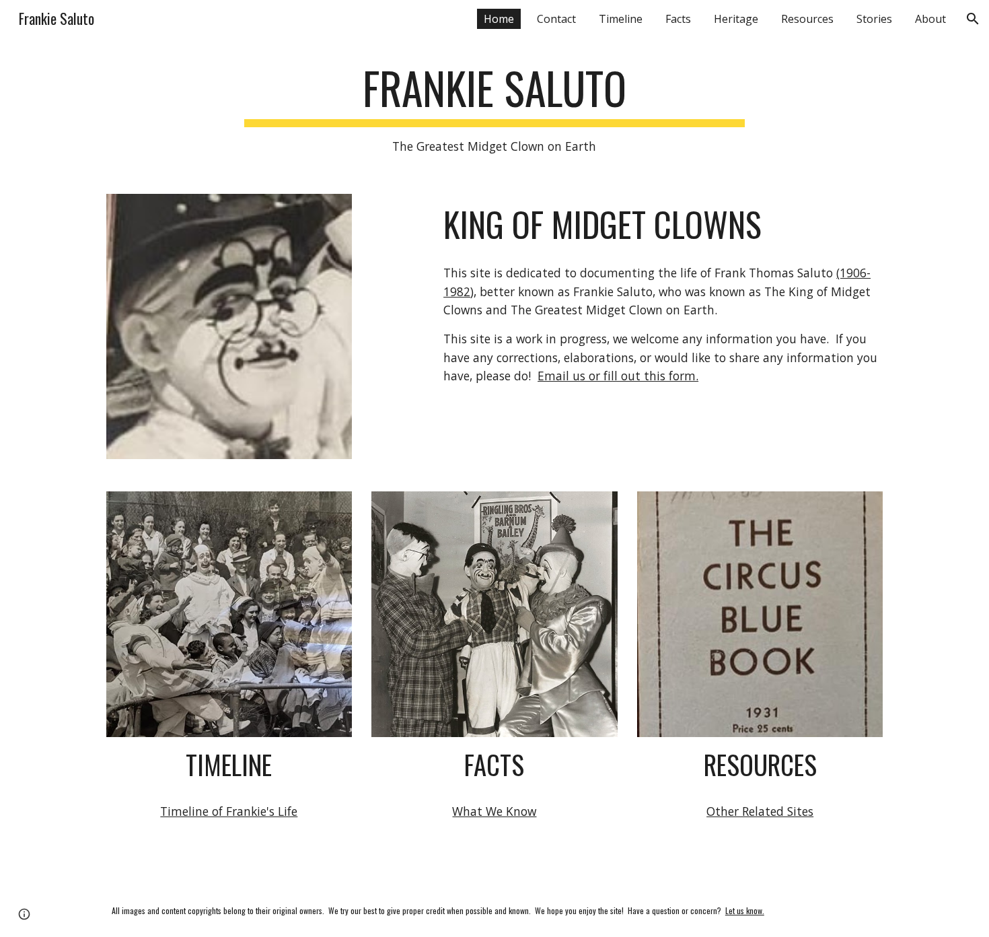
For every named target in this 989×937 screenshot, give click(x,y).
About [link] (930, 18)
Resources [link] (807, 18)
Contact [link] (556, 18)
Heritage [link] (736, 18)
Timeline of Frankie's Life (228, 811)
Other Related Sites (759, 811)
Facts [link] (678, 18)
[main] (494, 109)
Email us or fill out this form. (618, 376)
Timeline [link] (621, 18)
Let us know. (744, 910)
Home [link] (499, 18)
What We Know (494, 811)
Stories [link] (874, 18)
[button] (973, 19)
